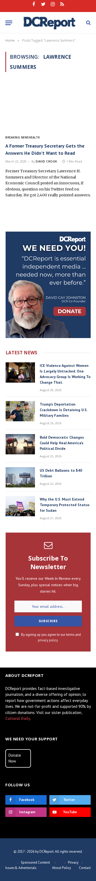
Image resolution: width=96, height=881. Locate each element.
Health (34, 137)
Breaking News (17, 137)
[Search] (88, 23)
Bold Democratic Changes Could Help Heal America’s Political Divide (62, 443)
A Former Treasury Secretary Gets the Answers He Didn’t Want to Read (45, 149)
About (56, 868)
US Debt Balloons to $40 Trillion (61, 473)
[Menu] (8, 23)
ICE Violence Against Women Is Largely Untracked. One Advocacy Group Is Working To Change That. (65, 374)
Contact (85, 868)
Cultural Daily (17, 718)
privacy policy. (48, 640)
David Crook (46, 161)
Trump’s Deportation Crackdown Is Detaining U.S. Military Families (63, 410)
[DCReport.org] (49, 22)
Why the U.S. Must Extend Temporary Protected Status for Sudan (65, 505)
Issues (10, 868)
